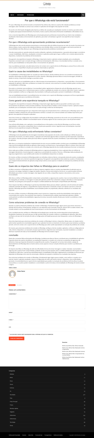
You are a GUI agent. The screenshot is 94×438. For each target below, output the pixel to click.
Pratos (11, 405)
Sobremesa (13, 415)
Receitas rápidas (14, 408)
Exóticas (12, 388)
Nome (11, 312)
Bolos (11, 377)
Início (12, 15)
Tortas (11, 425)
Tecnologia (30, 15)
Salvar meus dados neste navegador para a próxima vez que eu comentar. (31, 334)
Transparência (48, 435)
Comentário (13, 294)
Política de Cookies (58, 435)
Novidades (20, 15)
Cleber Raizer (21, 271)
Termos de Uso (38, 435)
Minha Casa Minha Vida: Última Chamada (72, 345)
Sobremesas (13, 418)
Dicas (11, 381)
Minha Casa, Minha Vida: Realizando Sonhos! (73, 351)
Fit (10, 391)
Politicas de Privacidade (14, 435)
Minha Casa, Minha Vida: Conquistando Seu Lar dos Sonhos (73, 354)
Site (10, 327)
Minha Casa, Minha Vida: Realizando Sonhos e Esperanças (73, 348)
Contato (24, 435)
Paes (11, 398)
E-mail (11, 319)
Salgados (12, 412)
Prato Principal (13, 401)
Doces (11, 384)
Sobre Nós (30, 435)
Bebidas (12, 374)
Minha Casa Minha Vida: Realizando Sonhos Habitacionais (73, 358)
